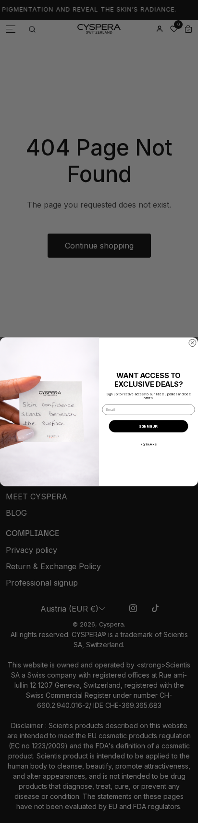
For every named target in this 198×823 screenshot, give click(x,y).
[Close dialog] (192, 342)
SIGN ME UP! (149, 426)
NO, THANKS (149, 444)
